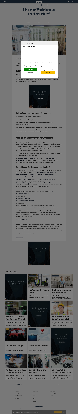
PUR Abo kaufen (48, 72)
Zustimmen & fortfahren (30, 69)
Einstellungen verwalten (30, 72)
